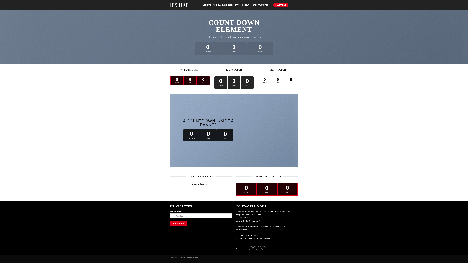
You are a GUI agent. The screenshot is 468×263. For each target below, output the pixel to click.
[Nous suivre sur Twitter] (260, 248)
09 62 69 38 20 (242, 217)
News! (247, 5)
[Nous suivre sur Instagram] (255, 248)
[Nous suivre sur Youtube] (264, 248)
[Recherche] (271, 5)
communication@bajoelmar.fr (248, 221)
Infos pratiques (260, 5)
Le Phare (207, 5)
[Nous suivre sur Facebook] (251, 248)
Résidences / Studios (232, 5)
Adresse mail (175, 211)
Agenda (217, 5)
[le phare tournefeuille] (179, 5)
